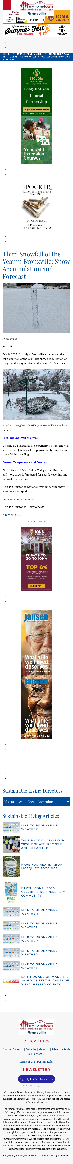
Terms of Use (27, 1061)
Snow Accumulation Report (19, 499)
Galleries (31, 1049)
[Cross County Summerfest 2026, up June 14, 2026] (36, 30)
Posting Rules (45, 1061)
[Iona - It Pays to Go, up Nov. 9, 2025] (36, 558)
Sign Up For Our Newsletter (36, 1079)
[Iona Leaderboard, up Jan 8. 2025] (36, 16)
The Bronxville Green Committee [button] (29, 801)
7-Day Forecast (12, 515)
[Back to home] (36, 8)
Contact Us (39, 1054)
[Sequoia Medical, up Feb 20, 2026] (36, 91)
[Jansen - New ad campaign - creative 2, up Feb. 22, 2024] (36, 642)
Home (7, 1049)
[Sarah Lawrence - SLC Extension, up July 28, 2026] (36, 139)
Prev (32, 521)
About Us (44, 1049)
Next (40, 521)
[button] (7, 5)
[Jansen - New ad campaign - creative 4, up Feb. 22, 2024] (36, 706)
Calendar (18, 1049)
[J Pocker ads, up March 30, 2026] (36, 207)
